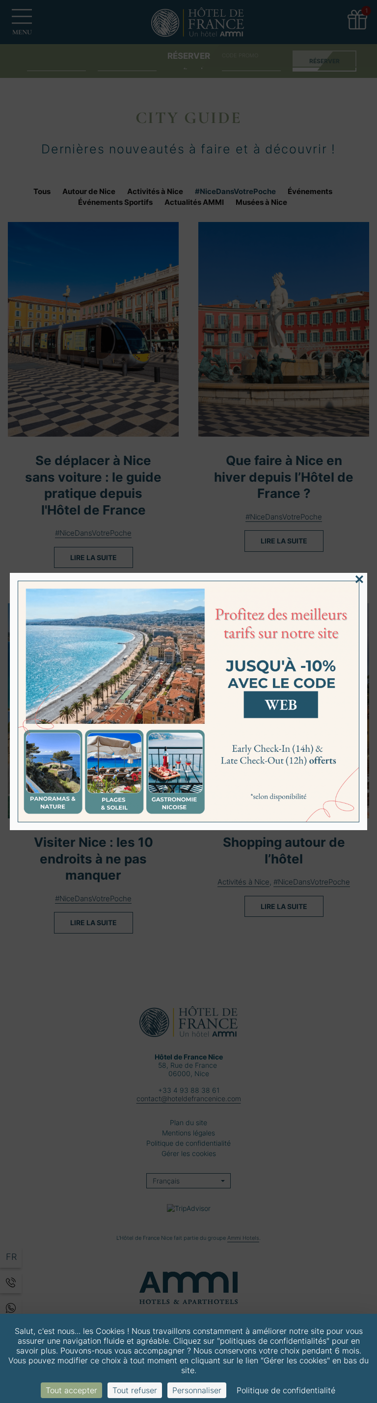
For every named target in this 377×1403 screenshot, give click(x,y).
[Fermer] (359, 579)
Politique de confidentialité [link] (286, 1390)
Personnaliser (196, 1390)
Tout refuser (134, 1390)
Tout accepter (71, 1390)
